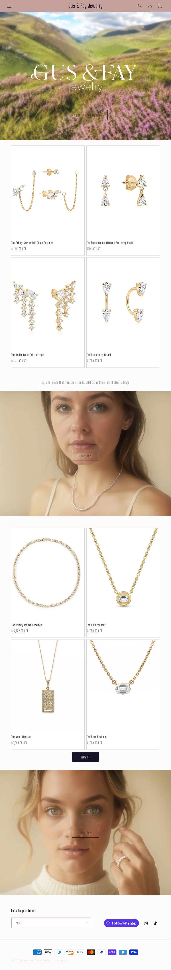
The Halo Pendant (96, 625)
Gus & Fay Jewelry (26, 960)
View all (85, 757)
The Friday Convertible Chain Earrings (32, 243)
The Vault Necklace (21, 737)
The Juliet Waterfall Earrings (27, 355)
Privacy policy (62, 960)
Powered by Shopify (43, 960)
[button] (9, 6)
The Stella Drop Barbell (99, 355)
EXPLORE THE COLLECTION (86, 115)
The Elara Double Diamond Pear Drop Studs (110, 243)
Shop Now (85, 456)
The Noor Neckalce (97, 737)
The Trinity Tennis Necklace (26, 625)
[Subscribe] (86, 923)
